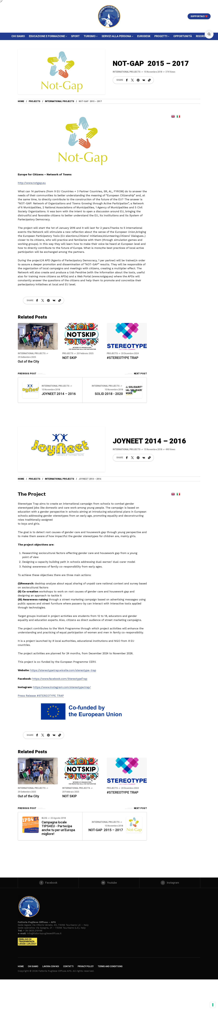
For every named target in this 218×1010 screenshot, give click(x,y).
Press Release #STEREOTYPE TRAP (41, 695)
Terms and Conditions (110, 966)
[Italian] (178, 116)
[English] (173, 116)
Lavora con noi (50, 966)
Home (21, 101)
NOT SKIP (69, 357)
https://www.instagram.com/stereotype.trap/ (62, 687)
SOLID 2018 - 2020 (109, 394)
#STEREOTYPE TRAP (122, 357)
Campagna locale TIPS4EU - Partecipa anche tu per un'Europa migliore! (58, 828)
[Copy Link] (149, 80)
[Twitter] (132, 80)
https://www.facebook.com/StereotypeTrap (59, 678)
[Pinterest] (138, 80)
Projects (34, 101)
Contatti (68, 966)
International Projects (126, 71)
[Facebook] (127, 80)
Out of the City (28, 361)
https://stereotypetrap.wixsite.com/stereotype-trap (63, 670)
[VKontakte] (144, 80)
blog (44, 818)
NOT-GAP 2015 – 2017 (105, 830)
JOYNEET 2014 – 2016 (59, 394)
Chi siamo (33, 966)
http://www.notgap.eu (32, 182)
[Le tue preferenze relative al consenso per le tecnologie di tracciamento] (213, 1005)
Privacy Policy (86, 966)
